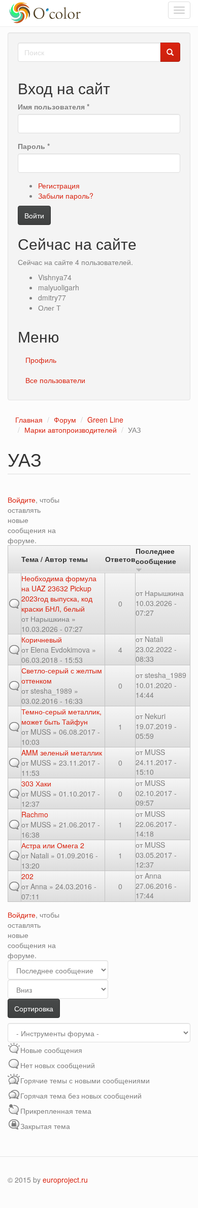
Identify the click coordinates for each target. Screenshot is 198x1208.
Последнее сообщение (156, 556)
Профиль (40, 360)
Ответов (120, 559)
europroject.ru (65, 1180)
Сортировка (33, 1008)
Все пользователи (55, 380)
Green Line (105, 419)
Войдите (22, 500)
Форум (65, 419)
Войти (34, 215)
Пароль (34, 146)
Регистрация (59, 185)
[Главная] (46, 13)
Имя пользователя (53, 106)
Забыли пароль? (65, 196)
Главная (29, 419)
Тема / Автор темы (54, 559)
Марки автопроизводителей (70, 430)
